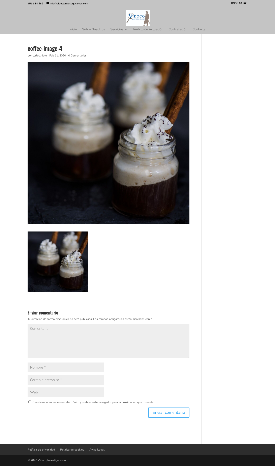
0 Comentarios (77, 55)
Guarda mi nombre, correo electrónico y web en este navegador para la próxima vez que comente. (93, 402)
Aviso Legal (96, 450)
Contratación (178, 30)
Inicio (73, 30)
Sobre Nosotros (93, 30)
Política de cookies (72, 450)
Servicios (116, 30)
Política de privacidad (41, 450)
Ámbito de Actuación (148, 30)
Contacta (199, 30)
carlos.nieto (40, 55)
